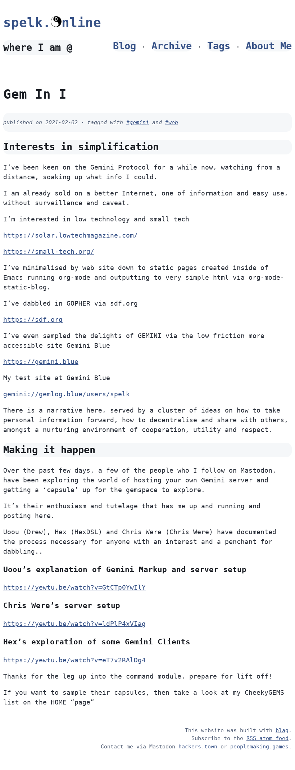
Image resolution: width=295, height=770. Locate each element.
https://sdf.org (33, 319)
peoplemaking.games (259, 746)
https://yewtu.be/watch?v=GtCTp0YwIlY (74, 587)
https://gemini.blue (40, 361)
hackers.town (197, 746)
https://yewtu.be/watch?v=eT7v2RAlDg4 (74, 660)
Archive (171, 45)
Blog (124, 45)
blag (282, 730)
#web (171, 122)
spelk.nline (52, 22)
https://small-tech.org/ (48, 251)
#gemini (137, 122)
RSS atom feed (267, 738)
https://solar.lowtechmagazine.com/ (70, 235)
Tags (218, 45)
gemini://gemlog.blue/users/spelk (66, 394)
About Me (269, 45)
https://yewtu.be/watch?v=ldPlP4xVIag (74, 623)
